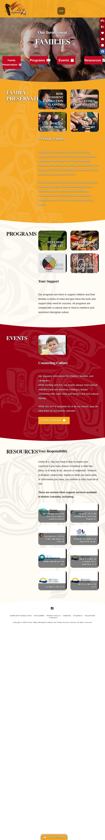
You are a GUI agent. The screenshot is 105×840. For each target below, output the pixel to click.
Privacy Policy (54, 615)
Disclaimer (39, 615)
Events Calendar (51, 420)
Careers (67, 615)
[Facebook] (52, 608)
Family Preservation (9, 62)
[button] (61, 11)
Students (77, 615)
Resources (92, 60)
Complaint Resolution (21, 615)
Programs (37, 60)
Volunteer (90, 615)
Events (64, 60)
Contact (53, 618)
